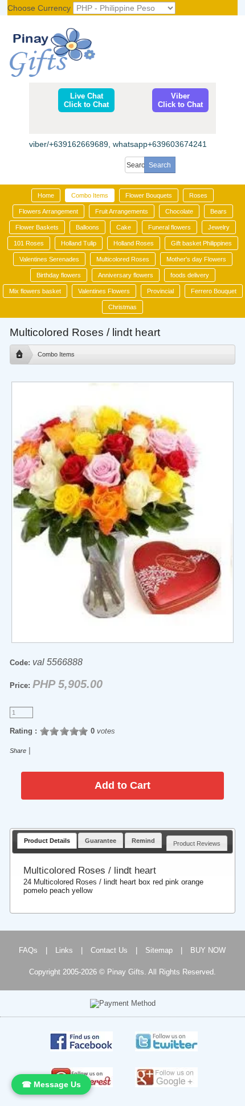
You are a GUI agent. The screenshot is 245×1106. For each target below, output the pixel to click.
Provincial (160, 291)
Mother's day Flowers (196, 259)
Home (46, 195)
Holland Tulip (78, 243)
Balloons (87, 227)
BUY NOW (208, 950)
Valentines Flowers (104, 291)
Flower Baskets (37, 227)
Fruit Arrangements (121, 211)
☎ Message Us (51, 1084)
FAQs (28, 950)
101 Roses (29, 243)
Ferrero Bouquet (213, 291)
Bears (218, 211)
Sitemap (159, 950)
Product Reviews (196, 843)
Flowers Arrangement (48, 211)
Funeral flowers (169, 227)
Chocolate (179, 211)
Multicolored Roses (122, 259)
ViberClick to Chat (180, 100)
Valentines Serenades (49, 259)
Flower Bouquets (148, 195)
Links (64, 950)
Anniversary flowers (125, 275)
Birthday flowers (58, 275)
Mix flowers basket (35, 291)
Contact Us (109, 950)
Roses (198, 195)
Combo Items (89, 195)
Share (18, 750)
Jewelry (219, 227)
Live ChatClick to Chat (86, 100)
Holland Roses (133, 243)
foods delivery (189, 275)
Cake (123, 227)
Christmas (122, 307)
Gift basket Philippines (201, 243)
